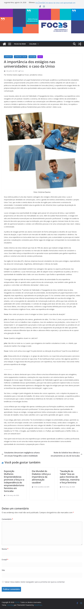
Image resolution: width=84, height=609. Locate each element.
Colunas (32, 44)
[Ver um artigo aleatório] (79, 44)
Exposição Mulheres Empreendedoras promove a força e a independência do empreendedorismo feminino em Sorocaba (14, 481)
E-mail (5, 559)
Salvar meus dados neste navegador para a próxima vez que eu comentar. (35, 582)
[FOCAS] (4, 44)
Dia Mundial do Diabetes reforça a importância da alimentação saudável (41, 477)
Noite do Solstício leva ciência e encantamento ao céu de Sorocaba (65, 454)
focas (22, 71)
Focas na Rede (20, 44)
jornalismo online (20, 56)
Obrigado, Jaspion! (41, 2)
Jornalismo (8, 56)
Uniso (40, 56)
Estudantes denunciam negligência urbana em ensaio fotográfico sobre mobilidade (22, 454)
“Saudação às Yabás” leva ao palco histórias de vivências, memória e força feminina (69, 477)
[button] (37, 43)
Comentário (7, 519)
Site (3, 570)
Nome (5, 549)
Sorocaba (32, 56)
